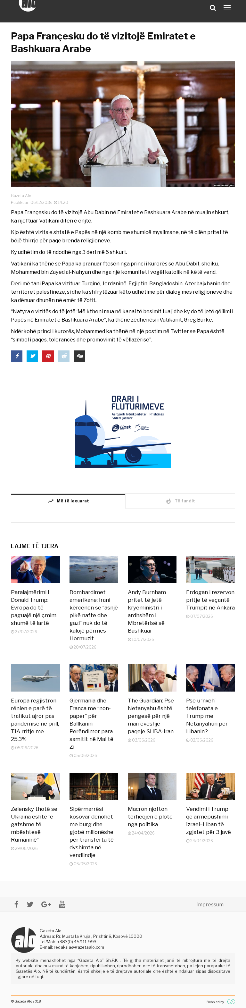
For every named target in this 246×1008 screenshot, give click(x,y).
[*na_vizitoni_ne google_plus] (46, 904)
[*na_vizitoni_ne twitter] (30, 904)
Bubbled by (215, 1002)
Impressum (210, 905)
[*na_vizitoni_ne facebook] (16, 904)
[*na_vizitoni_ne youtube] (62, 904)
